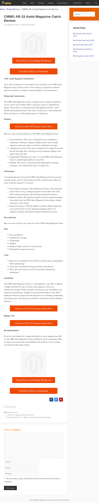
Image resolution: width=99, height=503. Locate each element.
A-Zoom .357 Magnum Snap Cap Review (20, 415)
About (87, 3)
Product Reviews (13, 9)
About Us (56, 500)
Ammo (24, 3)
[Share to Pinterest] (61, 401)
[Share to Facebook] (51, 401)
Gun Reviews (77, 3)
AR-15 (32, 3)
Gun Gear (41, 3)
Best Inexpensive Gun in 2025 (83, 56)
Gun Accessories (62, 3)
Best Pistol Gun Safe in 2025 (83, 45)
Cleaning (50, 3)
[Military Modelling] (6, 3)
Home (2, 9)
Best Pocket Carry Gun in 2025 (83, 40)
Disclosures (65, 500)
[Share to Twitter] (56, 401)
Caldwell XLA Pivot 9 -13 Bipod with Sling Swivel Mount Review (28, 417)
